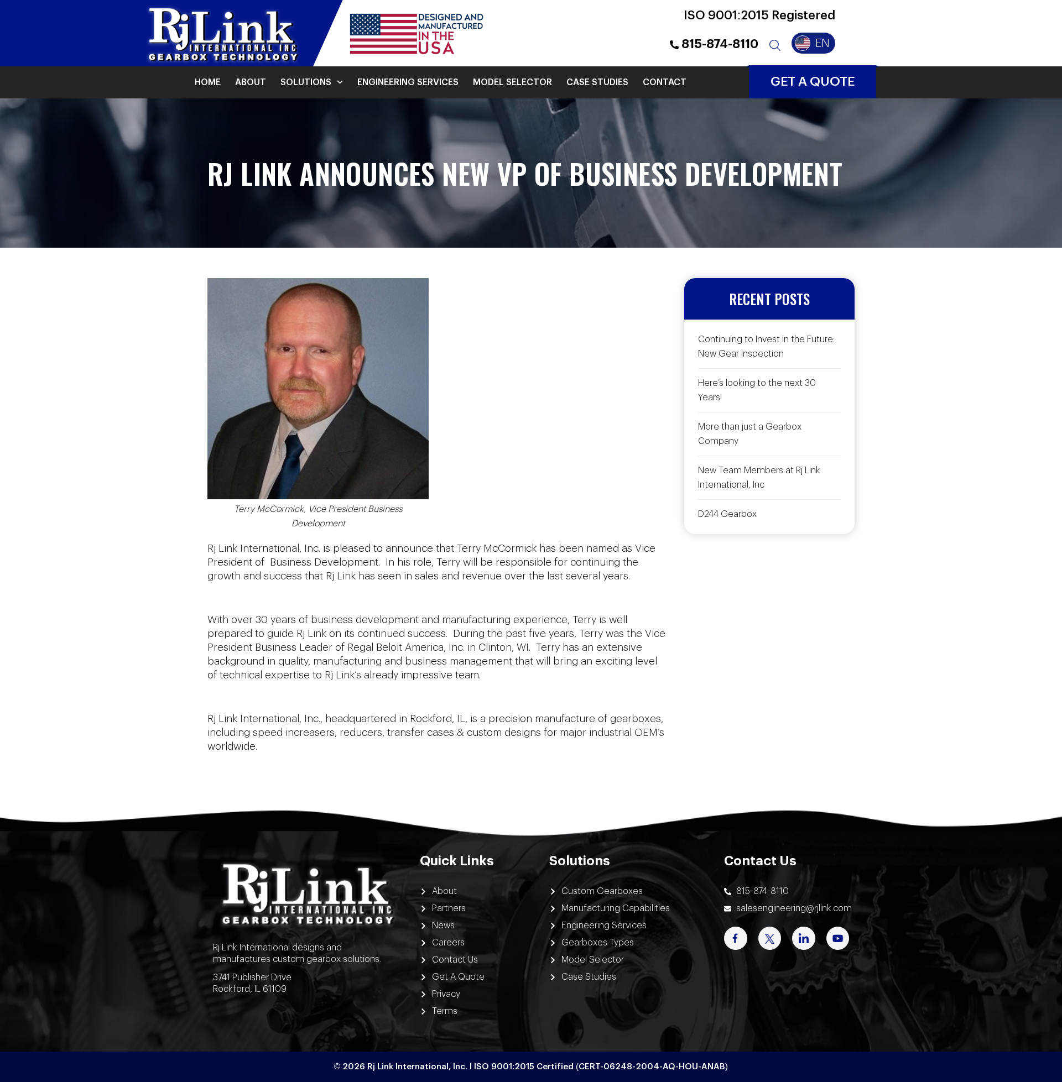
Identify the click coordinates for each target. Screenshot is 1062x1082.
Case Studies (597, 82)
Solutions (305, 82)
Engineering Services (408, 82)
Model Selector (512, 82)
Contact (664, 82)
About (250, 82)
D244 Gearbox (727, 514)
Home (208, 82)
